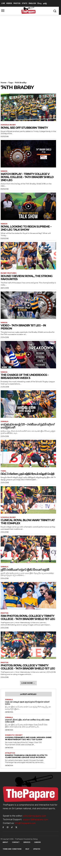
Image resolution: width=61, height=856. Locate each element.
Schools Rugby (8, 125)
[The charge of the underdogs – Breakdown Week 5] (28, 354)
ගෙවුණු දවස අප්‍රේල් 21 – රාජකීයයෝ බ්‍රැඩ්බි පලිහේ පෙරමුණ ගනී (27, 426)
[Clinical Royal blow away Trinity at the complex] (28, 500)
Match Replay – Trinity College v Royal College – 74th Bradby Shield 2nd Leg (27, 177)
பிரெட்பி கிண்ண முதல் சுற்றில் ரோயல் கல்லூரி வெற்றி (27, 473)
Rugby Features (8, 273)
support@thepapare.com (35, 819)
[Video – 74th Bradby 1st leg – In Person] (28, 305)
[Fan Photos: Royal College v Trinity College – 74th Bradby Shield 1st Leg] (28, 595)
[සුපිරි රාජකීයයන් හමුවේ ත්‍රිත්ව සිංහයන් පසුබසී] (28, 549)
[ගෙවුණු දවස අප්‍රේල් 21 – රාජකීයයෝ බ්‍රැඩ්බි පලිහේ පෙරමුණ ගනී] (28, 404)
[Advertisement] (30, 46)
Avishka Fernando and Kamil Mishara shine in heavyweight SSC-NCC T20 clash (28, 738)
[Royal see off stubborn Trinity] (28, 107)
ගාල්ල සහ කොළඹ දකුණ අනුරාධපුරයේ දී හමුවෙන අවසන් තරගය (27, 703)
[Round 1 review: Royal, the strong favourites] (28, 255)
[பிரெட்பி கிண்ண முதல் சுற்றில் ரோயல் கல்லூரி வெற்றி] (28, 453)
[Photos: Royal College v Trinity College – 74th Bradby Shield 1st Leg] (28, 645)
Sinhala (4, 421)
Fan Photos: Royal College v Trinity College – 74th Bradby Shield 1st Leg (28, 617)
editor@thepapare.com (34, 815)
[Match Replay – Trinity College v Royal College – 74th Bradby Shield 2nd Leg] (28, 153)
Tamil (3, 471)
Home (3, 83)
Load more (27, 683)
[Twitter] (16, 827)
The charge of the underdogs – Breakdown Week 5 (25, 376)
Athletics (10, 753)
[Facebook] (3, 827)
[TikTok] (11, 827)
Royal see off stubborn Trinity (24, 127)
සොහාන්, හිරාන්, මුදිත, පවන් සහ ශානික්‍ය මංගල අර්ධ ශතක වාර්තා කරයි (27, 720)
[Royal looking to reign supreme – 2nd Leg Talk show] (28, 206)
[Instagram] (7, 827)
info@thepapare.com (25, 823)
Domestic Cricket (14, 735)
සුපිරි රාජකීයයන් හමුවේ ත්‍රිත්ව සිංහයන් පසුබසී (25, 569)
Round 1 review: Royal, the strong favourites (26, 277)
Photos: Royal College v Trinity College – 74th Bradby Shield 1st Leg (28, 667)
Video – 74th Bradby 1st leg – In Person (23, 327)
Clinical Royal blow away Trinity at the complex (28, 521)
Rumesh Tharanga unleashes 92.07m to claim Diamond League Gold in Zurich (26, 756)
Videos (4, 171)
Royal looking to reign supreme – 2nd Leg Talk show (26, 228)
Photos (4, 613)
